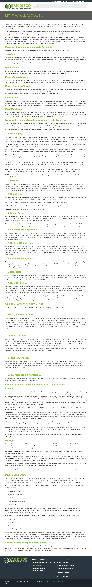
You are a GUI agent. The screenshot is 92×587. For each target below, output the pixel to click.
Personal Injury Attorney (28, 542)
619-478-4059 (57, 1)
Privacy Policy (51, 581)
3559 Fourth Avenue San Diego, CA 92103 (75, 1)
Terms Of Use (60, 581)
